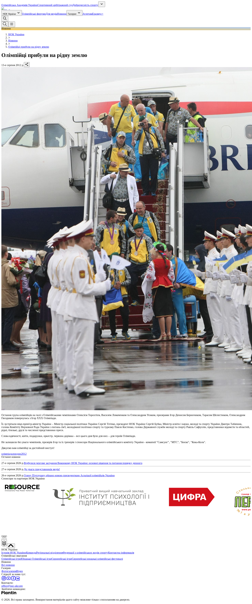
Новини (62, 13)
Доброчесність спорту (85, 5)
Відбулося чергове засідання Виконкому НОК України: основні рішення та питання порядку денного (83, 463)
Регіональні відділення (49, 552)
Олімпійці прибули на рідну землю (28, 46)
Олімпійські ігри (11, 558)
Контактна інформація (121, 552)
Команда (31, 552)
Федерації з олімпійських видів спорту (85, 552)
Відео (19, 571)
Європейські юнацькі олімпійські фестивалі (97, 558)
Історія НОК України (13, 552)
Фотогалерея (8, 571)
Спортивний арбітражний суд (55, 5)
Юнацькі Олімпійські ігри (36, 558)
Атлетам (87, 13)
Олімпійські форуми (34, 13)
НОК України (9, 14)
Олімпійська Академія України (19, 5)
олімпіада (7, 453)
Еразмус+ (97, 13)
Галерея (72, 14)
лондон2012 (20, 453)
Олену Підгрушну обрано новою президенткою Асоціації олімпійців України (69, 475)
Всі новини (8, 565)
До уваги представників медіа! (42, 469)
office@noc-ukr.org (12, 585)
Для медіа (51, 13)
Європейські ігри (61, 558)
